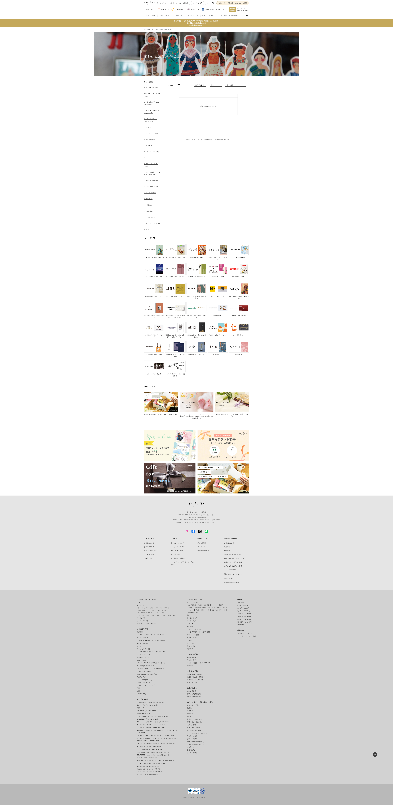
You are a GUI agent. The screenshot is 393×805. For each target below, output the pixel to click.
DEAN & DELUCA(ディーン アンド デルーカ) (151, 640)
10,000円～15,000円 (244, 613)
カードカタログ (142, 618)
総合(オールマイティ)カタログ (158, 608)
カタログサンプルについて (179, 550)
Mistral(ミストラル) (143, 657)
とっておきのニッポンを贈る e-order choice (151, 702)
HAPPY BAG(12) (149, 217)
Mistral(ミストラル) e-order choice (148, 719)
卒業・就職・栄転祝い (194, 727)
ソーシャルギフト (142, 621)
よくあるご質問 (149, 554)
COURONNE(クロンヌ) (144, 680)
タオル (189, 640)
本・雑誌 (190, 626)
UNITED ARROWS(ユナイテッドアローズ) (150, 635)
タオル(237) (148, 127)
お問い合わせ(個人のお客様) (233, 562)
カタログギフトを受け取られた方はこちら (231, 3)
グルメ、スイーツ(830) (151, 151)
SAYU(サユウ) (141, 694)
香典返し (194, 9)
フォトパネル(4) (149, 211)
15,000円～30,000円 (244, 616)
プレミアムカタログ (143, 615)
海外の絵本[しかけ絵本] (166, 29)
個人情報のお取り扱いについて (234, 558)
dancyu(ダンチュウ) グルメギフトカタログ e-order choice (155, 760)
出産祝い (190, 711)
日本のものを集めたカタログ (146, 610)
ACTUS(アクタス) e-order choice (147, 774)
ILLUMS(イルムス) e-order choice (148, 766)
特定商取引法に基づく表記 (232, 554)
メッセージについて (177, 547)
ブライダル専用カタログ (145, 613)
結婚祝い (190, 708)
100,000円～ (241, 625)
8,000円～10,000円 (243, 611)
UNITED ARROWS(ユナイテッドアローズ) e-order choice (155, 735)
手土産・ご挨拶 (192, 736)
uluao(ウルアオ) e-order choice (147, 758)
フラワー (190, 623)
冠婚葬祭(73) (148, 199)
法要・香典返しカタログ (158, 615)
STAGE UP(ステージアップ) (146, 685)
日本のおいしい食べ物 (144, 671)
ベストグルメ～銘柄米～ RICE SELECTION (151, 724)
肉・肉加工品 (192, 605)
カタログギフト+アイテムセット (147, 623)
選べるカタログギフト (244, 633)
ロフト (139, 646)
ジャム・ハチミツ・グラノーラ (216, 607)
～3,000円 (240, 602)
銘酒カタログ (141, 677)
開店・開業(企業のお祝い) (195, 741)
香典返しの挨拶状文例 (194, 694)
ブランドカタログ (143, 608)
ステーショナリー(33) (151, 186)
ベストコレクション (143, 654)
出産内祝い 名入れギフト (195, 680)
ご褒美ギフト (191, 747)
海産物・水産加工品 (203, 605)
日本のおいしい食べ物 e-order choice (149, 746)
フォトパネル (191, 646)
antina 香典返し (192, 691)
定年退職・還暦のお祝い (195, 730)
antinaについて (229, 543)
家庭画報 (140, 632)
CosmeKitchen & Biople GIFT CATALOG (150, 772)
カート (209, 3)
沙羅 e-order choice (143, 713)
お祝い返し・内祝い (193, 705)
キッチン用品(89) (149, 139)
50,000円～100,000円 (244, 622)
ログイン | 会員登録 (182, 3)
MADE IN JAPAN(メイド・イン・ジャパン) (150, 668)
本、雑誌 (155, 29)
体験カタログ (171, 615)
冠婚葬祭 (190, 649)
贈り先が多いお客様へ (178, 558)
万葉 (138, 688)
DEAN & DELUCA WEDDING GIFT (148, 741)
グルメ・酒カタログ (162, 610)
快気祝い (190, 716)
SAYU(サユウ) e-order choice (146, 710)
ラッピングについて (177, 543)
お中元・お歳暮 (192, 739)
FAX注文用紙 (148, 558)
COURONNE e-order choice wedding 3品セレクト (153, 755)
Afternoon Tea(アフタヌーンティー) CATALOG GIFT (154, 722)
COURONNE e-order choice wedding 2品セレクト (153, 752)
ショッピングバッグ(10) (152, 223)
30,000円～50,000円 (244, 619)
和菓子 (221, 605)
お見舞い (190, 713)
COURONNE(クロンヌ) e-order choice (149, 749)
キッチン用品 (191, 621)
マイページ (196, 3)
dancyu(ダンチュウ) (143, 649)
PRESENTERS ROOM (231, 582)
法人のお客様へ (176, 554)
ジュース (190, 610)
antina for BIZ (228, 579)
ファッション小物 (193, 635)
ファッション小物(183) (151, 180)
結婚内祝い (190, 666)
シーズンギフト (192, 753)
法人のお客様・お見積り (213, 9)
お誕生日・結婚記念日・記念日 (197, 744)
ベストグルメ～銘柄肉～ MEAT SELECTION (151, 727)
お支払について (149, 547)
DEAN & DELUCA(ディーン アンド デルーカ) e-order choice (156, 738)
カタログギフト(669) (151, 87)
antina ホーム (148, 29)
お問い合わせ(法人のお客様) (233, 566)
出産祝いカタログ (159, 613)
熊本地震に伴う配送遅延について (196, 23)
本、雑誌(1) (148, 205)
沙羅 (138, 691)
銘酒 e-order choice (143, 708)
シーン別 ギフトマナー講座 (246, 636)
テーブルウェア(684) (151, 133)
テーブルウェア (192, 618)
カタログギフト (142, 605)
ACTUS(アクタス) (143, 637)
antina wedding (192, 657)
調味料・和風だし (201, 610)
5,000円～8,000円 (243, 608)
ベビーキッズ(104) (150, 193)
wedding (164, 9)
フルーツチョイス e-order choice (147, 705)
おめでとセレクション (144, 682)
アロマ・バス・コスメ (194, 629)
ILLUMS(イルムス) (143, 643)
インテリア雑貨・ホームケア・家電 (198, 632)
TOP (138, 602)
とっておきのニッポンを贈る (146, 666)
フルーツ (214, 605)
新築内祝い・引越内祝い (195, 722)
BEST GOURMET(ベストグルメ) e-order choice (152, 716)
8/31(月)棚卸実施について (196, 25)
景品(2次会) (191, 750)
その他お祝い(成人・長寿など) (197, 733)
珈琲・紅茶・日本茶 (200, 607)
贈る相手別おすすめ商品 (195, 677)
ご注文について (149, 543)
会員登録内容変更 (203, 550)
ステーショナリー (193, 643)
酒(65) (146, 158)
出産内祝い (179, 9)
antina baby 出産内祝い (194, 674)
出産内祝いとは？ (193, 682)
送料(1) (146, 229)
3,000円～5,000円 (243, 605)
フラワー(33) (148, 145)
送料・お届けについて (151, 550)
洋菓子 (190, 607)
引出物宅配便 (191, 660)
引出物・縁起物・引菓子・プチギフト (199, 663)
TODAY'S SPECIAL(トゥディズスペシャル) (151, 652)
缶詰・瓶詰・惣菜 (193, 612)
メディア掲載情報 (230, 570)
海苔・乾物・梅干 (217, 610)
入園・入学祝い (192, 725)
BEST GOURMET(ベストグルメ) (147, 674)
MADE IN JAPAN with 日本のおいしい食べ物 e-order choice (156, 744)
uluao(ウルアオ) (142, 660)
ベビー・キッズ (192, 637)
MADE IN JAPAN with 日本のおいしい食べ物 (151, 663)
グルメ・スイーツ (193, 602)
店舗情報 (227, 547)
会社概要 (227, 550)
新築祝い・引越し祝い (194, 719)
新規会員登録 (202, 543)
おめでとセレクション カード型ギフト (149, 769)
